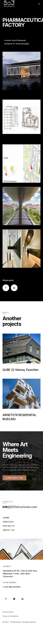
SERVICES (8, 522)
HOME (6, 518)
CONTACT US (14, 478)
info (20, 507)
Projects (9, 526)
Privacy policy (8, 612)
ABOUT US (9, 530)
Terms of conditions (10, 616)
